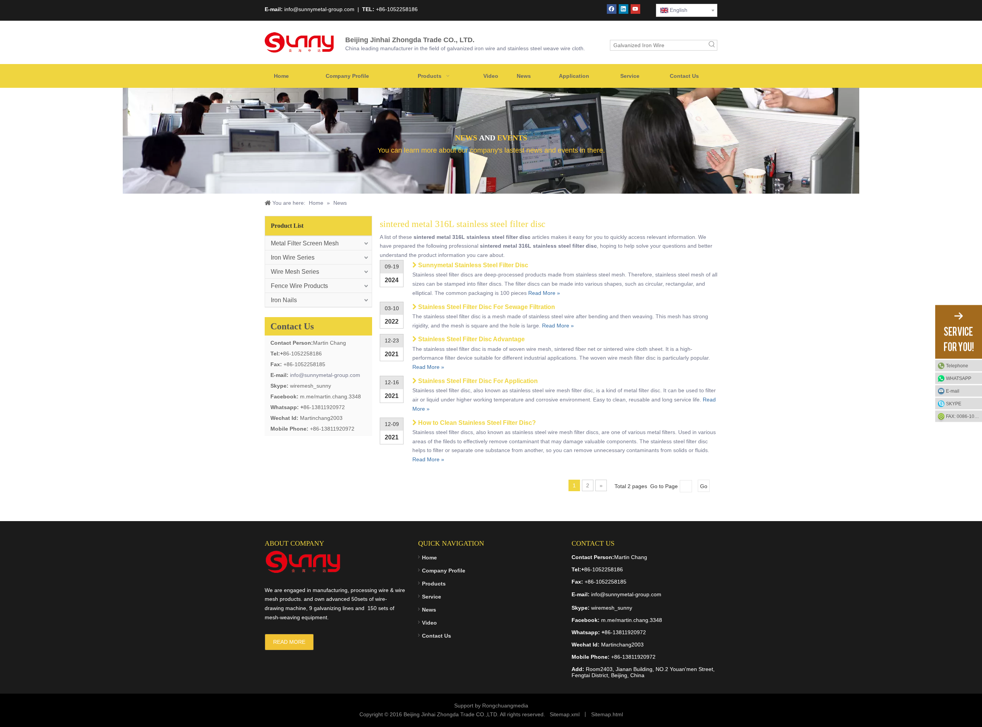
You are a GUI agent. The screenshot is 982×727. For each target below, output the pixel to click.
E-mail (952, 391)
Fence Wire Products (299, 286)
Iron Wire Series (293, 257)
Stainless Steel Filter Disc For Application (478, 381)
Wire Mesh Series (295, 271)
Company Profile (443, 570)
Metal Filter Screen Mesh (305, 243)
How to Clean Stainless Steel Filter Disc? (477, 422)
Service (431, 597)
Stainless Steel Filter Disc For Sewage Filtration (486, 307)
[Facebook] (611, 9)
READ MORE (289, 642)
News (429, 610)
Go (703, 486)
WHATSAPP (958, 378)
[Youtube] (635, 9)
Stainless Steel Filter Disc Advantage (471, 339)
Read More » (544, 293)
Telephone (957, 365)
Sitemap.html (607, 714)
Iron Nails (284, 300)
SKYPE (953, 403)
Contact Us (436, 636)
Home (429, 557)
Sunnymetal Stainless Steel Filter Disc (473, 265)
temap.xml (567, 714)
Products (434, 584)
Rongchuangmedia (505, 705)
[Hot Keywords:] (712, 45)
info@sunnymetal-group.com (325, 375)
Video (429, 623)
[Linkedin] (623, 9)
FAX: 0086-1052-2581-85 (964, 416)
